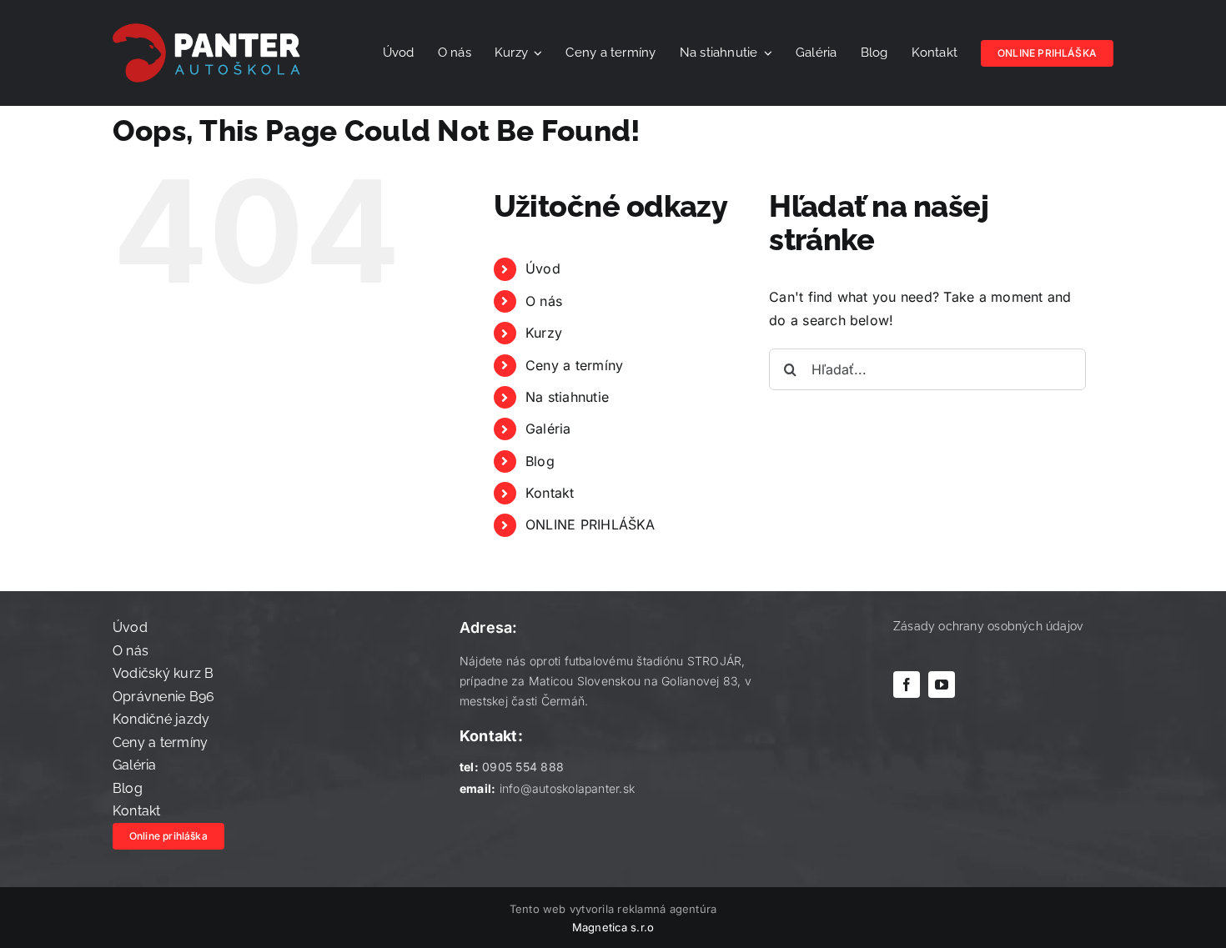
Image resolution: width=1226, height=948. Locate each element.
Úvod (542, 268)
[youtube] (941, 684)
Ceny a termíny (574, 365)
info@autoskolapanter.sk (568, 788)
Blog (540, 461)
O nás (543, 301)
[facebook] (906, 684)
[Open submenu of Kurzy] (535, 53)
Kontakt (550, 492)
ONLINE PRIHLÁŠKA (590, 524)
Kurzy (543, 332)
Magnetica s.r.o (613, 927)
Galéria (548, 428)
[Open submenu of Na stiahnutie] (765, 53)
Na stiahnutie (567, 397)
